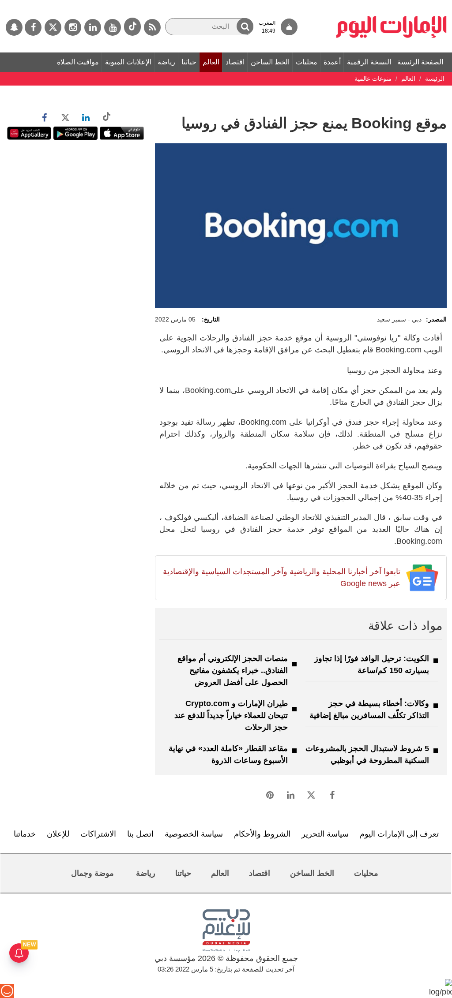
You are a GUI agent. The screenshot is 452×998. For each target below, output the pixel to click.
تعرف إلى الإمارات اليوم (399, 834)
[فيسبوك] (33, 27)
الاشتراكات (98, 834)
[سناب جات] (14, 27)
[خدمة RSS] (152, 27)
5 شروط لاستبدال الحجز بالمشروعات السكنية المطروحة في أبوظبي (367, 754)
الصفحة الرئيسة (420, 62)
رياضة (166, 62)
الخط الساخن (270, 62)
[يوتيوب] (112, 27)
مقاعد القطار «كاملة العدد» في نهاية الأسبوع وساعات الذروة (228, 754)
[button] (245, 26)
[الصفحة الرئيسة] (391, 4)
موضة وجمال (92, 873)
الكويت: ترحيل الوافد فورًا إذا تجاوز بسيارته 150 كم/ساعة (371, 664)
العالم (211, 62)
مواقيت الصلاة (78, 62)
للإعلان (58, 834)
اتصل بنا (140, 834)
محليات (306, 62)
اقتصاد (235, 62)
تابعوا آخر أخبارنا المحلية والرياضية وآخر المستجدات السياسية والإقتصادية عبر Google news (281, 577)
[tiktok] (132, 27)
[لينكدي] (92, 27)
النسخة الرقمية (369, 62)
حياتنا (188, 62)
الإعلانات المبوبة (128, 62)
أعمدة (332, 62)
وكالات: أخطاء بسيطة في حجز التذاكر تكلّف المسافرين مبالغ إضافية (369, 709)
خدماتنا (25, 834)
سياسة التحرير (325, 834)
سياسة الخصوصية (194, 834)
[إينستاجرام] (72, 27)
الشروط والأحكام (262, 834)
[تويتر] (53, 27)
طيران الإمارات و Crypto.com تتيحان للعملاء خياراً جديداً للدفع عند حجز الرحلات (231, 715)
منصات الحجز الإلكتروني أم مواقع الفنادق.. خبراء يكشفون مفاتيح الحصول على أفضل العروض (232, 670)
